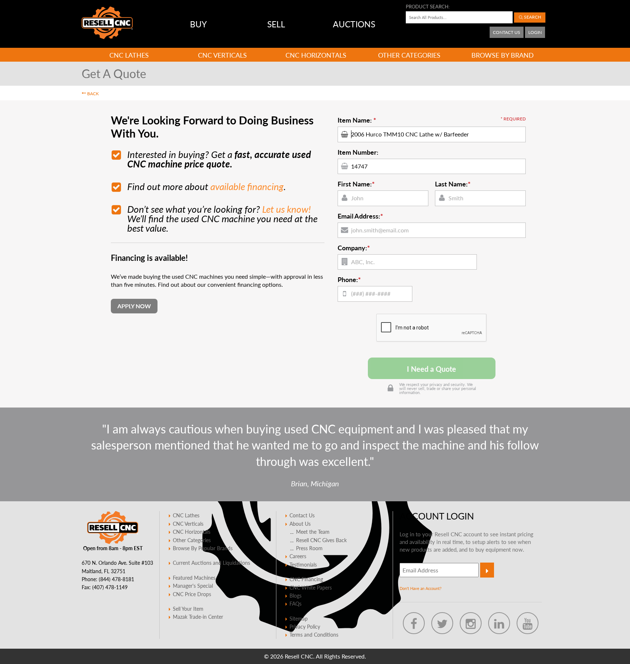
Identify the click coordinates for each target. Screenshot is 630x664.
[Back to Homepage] (107, 23)
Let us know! (286, 209)
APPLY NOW (134, 306)
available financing (247, 186)
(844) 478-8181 (116, 579)
